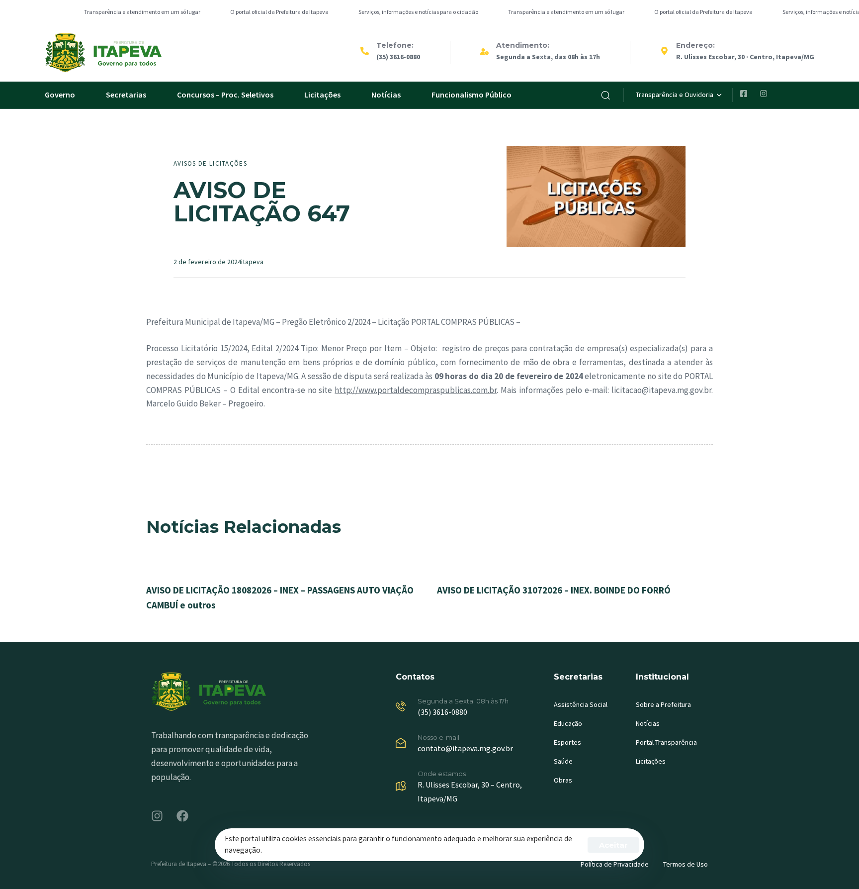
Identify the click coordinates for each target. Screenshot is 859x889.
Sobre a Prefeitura (663, 704)
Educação (568, 723)
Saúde (563, 761)
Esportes (567, 742)
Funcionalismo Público (471, 94)
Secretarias (126, 94)
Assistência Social (580, 704)
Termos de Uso (685, 864)
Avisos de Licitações (210, 163)
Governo (60, 94)
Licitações (322, 94)
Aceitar (613, 845)
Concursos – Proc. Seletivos (225, 94)
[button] (605, 95)
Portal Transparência (666, 742)
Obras (563, 780)
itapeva (252, 261)
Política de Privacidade (615, 864)
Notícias (386, 94)
